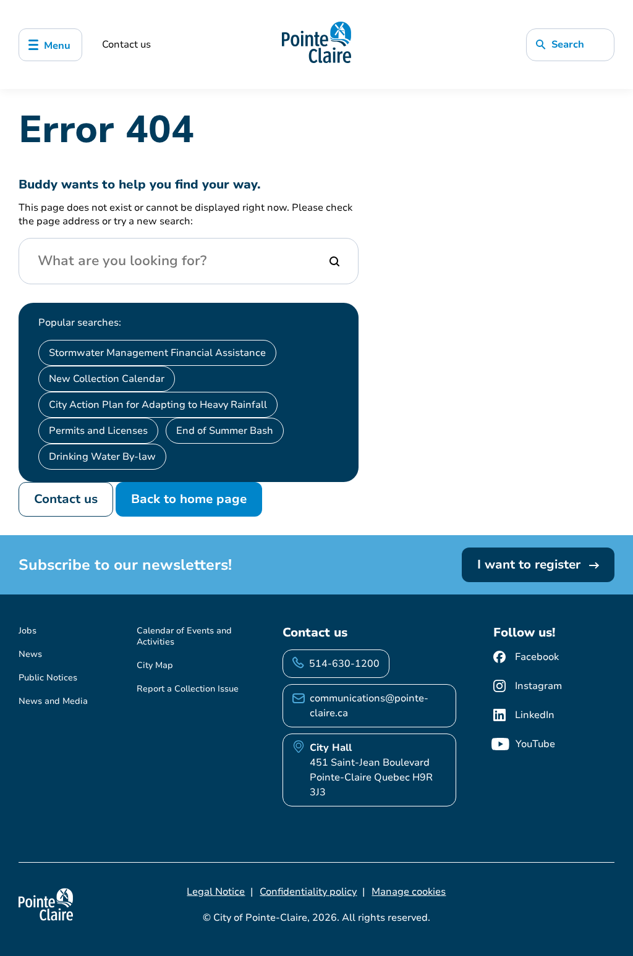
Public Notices (48, 677)
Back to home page (189, 499)
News (30, 654)
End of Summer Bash (224, 431)
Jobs (27, 631)
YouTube (535, 744)
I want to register (530, 564)
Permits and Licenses (98, 431)
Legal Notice (216, 892)
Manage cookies (409, 892)
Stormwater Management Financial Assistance (157, 353)
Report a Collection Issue (188, 689)
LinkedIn (534, 715)
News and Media (53, 701)
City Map (155, 665)
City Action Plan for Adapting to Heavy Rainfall (158, 405)
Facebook (537, 657)
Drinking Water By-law (102, 456)
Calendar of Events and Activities (184, 636)
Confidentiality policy (308, 892)
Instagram (538, 686)
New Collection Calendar (106, 379)
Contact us (126, 44)
